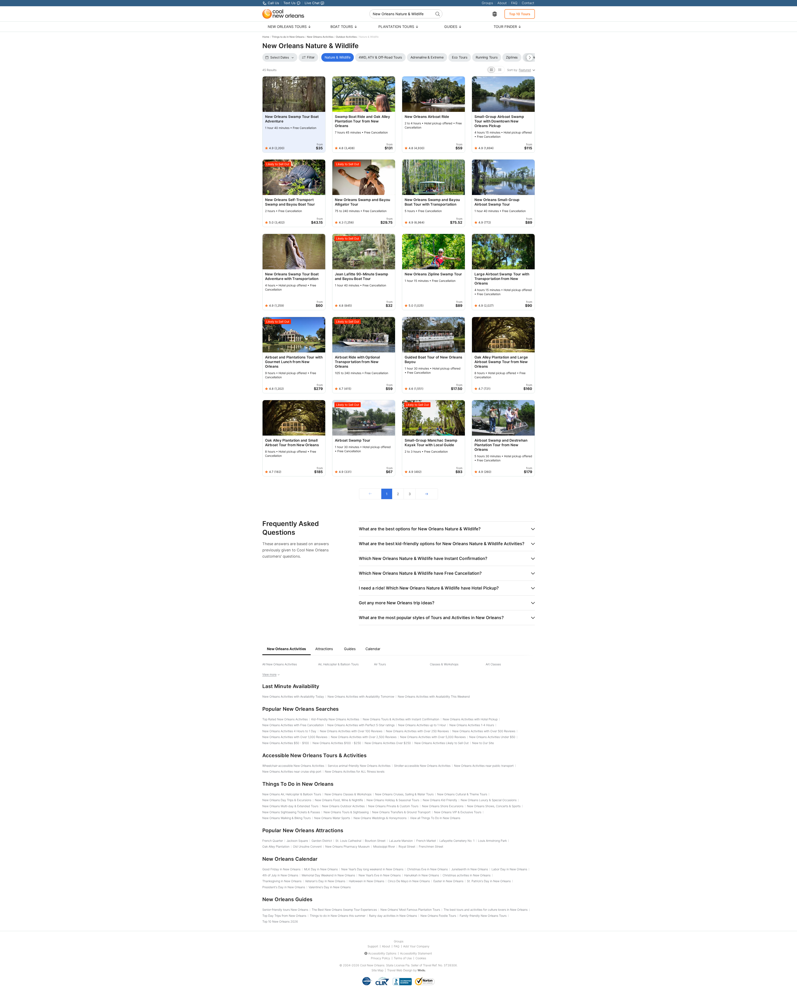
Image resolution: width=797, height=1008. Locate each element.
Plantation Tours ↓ (398, 27)
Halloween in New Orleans (366, 881)
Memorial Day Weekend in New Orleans (328, 875)
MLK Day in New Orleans (321, 869)
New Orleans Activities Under (492, 737)
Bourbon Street (375, 840)
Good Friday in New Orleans (281, 869)
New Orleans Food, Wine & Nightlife (339, 800)
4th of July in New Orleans (280, 875)
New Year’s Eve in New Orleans (380, 875)
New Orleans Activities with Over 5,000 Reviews (433, 737)
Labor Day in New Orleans (509, 869)
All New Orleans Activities (279, 664)
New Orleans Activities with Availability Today (293, 696)
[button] (447, 529)
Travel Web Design (399, 970)
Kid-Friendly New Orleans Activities (335, 719)
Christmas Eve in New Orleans (427, 869)
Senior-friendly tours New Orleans (285, 909)
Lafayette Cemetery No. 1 (456, 840)
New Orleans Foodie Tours (438, 915)
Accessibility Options (382, 953)
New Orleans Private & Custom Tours (393, 806)
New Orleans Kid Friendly (440, 800)
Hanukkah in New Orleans (421, 875)
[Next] (426, 494)
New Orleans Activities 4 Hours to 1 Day (289, 731)
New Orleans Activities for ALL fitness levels (354, 771)
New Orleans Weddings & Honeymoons (380, 818)
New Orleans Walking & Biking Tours (286, 818)
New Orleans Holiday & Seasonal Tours (393, 800)
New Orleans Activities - (285, 743)
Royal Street (407, 846)
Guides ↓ (453, 27)
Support (373, 946)
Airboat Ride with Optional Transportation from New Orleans (357, 361)
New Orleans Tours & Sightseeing (346, 812)
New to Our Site (483, 743)
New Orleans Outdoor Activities (343, 806)
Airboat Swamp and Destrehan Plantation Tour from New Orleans (501, 445)
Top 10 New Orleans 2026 (280, 921)
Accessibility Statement (416, 953)
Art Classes (493, 664)
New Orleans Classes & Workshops (348, 794)
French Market (426, 840)
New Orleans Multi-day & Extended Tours (290, 806)
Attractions (324, 649)
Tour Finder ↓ (507, 27)
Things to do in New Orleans (288, 36)
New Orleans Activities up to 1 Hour (422, 725)
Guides (350, 649)
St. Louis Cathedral (348, 840)
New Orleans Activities (320, 36)
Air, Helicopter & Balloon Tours (338, 664)
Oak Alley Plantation (275, 846)
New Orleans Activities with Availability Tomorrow (361, 696)
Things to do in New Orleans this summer (337, 915)
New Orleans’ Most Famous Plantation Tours (410, 909)
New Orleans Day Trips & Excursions (286, 800)
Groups (487, 3)
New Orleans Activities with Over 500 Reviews (483, 731)
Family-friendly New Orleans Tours (483, 915)
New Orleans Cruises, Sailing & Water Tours (404, 794)
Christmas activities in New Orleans (466, 875)
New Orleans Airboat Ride (427, 117)
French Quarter (272, 840)
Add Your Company (416, 946)
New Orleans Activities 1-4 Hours (471, 725)
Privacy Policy (380, 958)
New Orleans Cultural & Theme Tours (462, 794)
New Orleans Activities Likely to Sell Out (441, 743)
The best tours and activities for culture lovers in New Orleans (486, 909)
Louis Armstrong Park (492, 840)
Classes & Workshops (444, 664)
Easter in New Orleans (448, 881)
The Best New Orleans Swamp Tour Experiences (344, 909)
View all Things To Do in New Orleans (435, 818)
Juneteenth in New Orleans (469, 869)
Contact (528, 3)
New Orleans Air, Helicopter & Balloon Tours (291, 794)
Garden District (322, 840)
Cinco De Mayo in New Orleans (409, 881)
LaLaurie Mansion (401, 840)
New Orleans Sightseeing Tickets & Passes (291, 812)
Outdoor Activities (346, 36)
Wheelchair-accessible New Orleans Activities (293, 765)
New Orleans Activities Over (388, 743)
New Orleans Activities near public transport (484, 765)
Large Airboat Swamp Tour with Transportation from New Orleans (501, 278)
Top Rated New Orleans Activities (285, 719)
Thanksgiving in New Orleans (282, 881)
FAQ (514, 3)
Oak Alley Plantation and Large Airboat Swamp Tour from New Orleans (501, 361)
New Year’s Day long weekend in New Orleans (372, 869)
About (502, 3)
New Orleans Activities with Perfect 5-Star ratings (361, 725)
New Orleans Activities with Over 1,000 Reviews (294, 737)
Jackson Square (297, 840)
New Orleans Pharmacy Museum (347, 846)
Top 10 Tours (519, 14)
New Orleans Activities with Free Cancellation (293, 725)
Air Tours (380, 664)
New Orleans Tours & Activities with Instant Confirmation (401, 719)
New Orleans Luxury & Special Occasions (489, 800)
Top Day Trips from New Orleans (284, 915)
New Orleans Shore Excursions (442, 806)
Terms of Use (403, 958)
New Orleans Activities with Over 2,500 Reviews (364, 737)
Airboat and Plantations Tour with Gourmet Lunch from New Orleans (294, 361)
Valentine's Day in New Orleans (330, 887)
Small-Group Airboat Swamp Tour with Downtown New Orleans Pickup (499, 121)
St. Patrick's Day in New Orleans (489, 881)
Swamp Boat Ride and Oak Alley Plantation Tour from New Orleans (362, 121)
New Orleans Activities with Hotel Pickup (470, 719)
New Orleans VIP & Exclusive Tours (457, 812)
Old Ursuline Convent (307, 846)
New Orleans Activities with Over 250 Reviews (417, 731)
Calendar (372, 649)
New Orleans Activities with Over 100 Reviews (351, 731)
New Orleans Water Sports (332, 818)
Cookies (420, 958)
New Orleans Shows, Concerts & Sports (493, 806)
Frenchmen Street (431, 846)
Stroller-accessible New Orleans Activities (422, 765)
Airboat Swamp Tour (352, 440)
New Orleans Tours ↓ (289, 27)
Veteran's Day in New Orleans (325, 881)
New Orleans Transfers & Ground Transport (401, 812)
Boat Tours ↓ (343, 27)
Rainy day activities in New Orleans (393, 915)
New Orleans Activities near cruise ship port (291, 771)
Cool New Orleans (372, 965)
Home (265, 36)
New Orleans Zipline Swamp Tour (433, 274)
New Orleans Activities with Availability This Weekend (434, 696)
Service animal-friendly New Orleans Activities (359, 765)
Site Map (377, 970)
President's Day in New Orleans (283, 887)
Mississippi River (384, 846)
